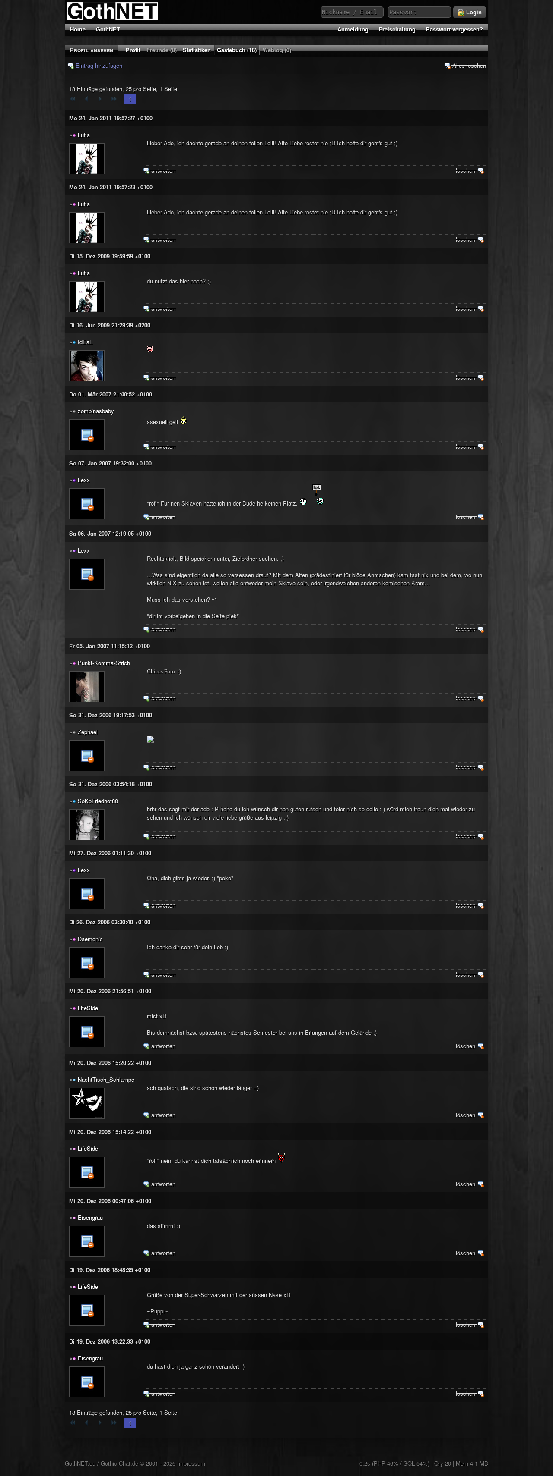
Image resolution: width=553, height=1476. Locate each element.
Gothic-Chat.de (119, 1463)
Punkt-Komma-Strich (104, 663)
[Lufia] (87, 158)
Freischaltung (397, 29)
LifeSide (88, 1008)
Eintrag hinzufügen (98, 65)
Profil (133, 50)
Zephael (88, 732)
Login (473, 12)
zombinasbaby (96, 411)
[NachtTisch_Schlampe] (87, 1103)
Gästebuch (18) (237, 50)
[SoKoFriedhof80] (87, 824)
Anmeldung (353, 29)
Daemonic (90, 939)
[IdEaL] (87, 365)
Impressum (191, 1463)
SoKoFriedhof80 (98, 801)
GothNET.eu (80, 1463)
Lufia (84, 135)
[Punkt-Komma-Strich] (87, 686)
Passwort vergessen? (454, 29)
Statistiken (197, 50)
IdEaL (85, 342)
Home (78, 29)
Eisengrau (90, 1217)
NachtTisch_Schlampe (106, 1079)
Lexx (84, 480)
